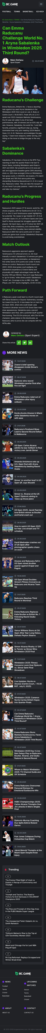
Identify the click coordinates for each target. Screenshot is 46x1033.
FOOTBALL (6, 11)
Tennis (4, 989)
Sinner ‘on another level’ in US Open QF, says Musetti (27, 481)
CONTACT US (28, 1012)
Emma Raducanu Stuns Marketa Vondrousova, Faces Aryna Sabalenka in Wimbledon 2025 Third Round (28, 736)
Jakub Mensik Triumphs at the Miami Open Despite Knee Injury (28, 852)
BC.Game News (7, 20)
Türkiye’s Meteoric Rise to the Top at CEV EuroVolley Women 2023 (21, 934)
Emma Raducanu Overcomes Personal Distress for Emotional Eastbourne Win (27, 788)
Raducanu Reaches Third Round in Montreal (25, 599)
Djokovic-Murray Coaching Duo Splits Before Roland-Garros (26, 822)
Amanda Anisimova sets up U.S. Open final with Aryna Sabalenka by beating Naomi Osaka (27, 465)
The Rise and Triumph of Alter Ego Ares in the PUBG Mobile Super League (22, 910)
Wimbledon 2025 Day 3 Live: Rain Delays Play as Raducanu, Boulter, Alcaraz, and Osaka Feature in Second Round (28, 754)
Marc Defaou (16, 60)
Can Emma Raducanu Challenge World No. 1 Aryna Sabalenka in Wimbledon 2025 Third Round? (28, 717)
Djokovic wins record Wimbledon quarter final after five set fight (27, 383)
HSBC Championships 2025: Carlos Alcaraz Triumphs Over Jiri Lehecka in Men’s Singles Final (27, 805)
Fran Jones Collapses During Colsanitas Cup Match (27, 837)
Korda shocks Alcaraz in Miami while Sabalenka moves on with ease (28, 415)
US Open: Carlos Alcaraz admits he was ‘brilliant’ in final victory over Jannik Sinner (28, 448)
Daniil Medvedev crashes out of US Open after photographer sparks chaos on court (27, 546)
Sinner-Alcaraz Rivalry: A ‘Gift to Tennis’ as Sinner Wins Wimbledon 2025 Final (27, 649)
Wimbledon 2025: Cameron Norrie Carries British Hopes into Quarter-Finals (27, 700)
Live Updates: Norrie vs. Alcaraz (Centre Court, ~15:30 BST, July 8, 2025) (28, 683)
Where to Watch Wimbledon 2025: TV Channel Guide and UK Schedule (27, 772)
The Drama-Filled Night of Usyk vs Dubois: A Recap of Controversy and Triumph (21, 882)
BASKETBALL (28, 11)
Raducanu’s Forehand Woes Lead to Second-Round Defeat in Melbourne (28, 431)
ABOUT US (6, 1012)
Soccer (26, 989)
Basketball (5, 996)
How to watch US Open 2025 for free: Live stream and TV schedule (27, 528)
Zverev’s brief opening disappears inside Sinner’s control (26, 367)
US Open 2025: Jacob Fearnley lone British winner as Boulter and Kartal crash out (28, 512)
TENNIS (17, 11)
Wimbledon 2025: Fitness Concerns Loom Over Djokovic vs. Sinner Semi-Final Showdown (28, 666)
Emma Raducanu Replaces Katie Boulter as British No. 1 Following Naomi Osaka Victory (27, 615)
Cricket (4, 992)
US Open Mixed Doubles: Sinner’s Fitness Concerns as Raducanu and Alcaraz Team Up (27, 583)
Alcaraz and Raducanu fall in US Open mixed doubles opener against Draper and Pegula (27, 564)
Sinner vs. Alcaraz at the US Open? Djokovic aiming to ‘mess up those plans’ (26, 496)
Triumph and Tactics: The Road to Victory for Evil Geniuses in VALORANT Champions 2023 (22, 896)
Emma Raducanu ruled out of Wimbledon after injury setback (27, 399)
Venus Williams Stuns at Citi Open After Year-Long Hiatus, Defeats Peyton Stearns (27, 633)
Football (5, 986)
